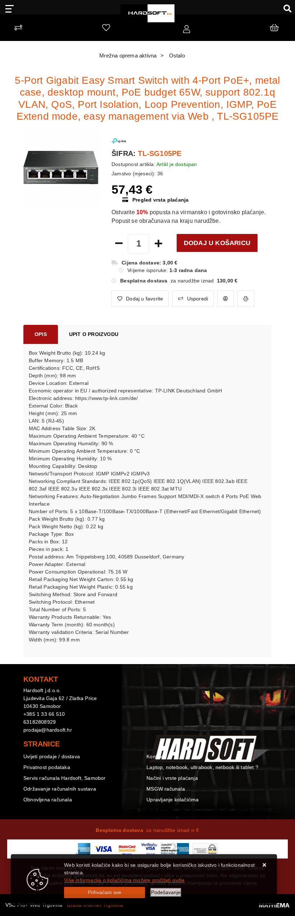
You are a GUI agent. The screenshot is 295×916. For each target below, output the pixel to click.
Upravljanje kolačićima (172, 799)
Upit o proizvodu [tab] (93, 334)
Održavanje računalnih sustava (59, 789)
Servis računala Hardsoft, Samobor (64, 778)
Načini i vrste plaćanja (172, 778)
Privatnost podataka (46, 767)
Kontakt (155, 756)
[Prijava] (186, 29)
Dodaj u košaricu (217, 243)
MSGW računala (165, 789)
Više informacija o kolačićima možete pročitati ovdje (124, 880)
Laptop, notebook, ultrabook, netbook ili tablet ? (202, 767)
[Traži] (284, 8)
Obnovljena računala (47, 799)
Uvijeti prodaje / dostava (51, 756)
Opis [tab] (41, 334)
